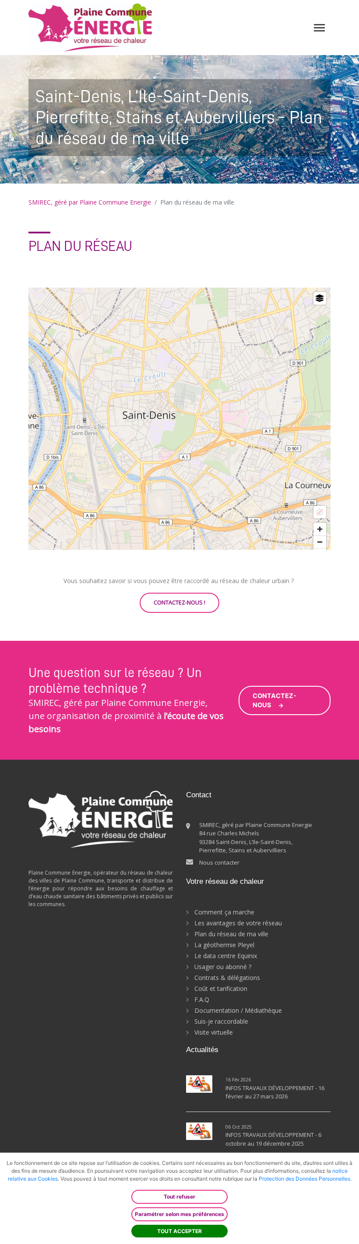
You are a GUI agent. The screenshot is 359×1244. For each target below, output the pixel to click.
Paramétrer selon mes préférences (179, 1214)
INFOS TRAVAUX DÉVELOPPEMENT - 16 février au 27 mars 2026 (274, 1092)
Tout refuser (179, 1196)
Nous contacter (219, 862)
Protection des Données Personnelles (304, 1178)
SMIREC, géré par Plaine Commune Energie (89, 202)
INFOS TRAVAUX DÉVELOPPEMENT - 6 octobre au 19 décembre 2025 (273, 1139)
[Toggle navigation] (319, 27)
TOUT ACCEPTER (179, 1231)
